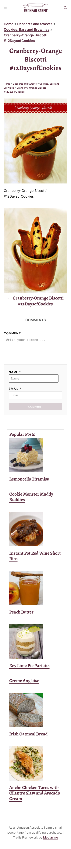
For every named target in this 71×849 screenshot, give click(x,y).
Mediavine (50, 837)
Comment (12, 333)
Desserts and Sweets (34, 24)
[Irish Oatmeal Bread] (35, 710)
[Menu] (5, 8)
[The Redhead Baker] (35, 8)
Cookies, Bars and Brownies (26, 29)
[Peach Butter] (35, 588)
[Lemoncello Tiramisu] (35, 455)
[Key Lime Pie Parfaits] (35, 641)
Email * (15, 389)
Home (8, 24)
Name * (15, 372)
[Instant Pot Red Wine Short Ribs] (35, 529)
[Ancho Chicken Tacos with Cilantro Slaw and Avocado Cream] (35, 763)
